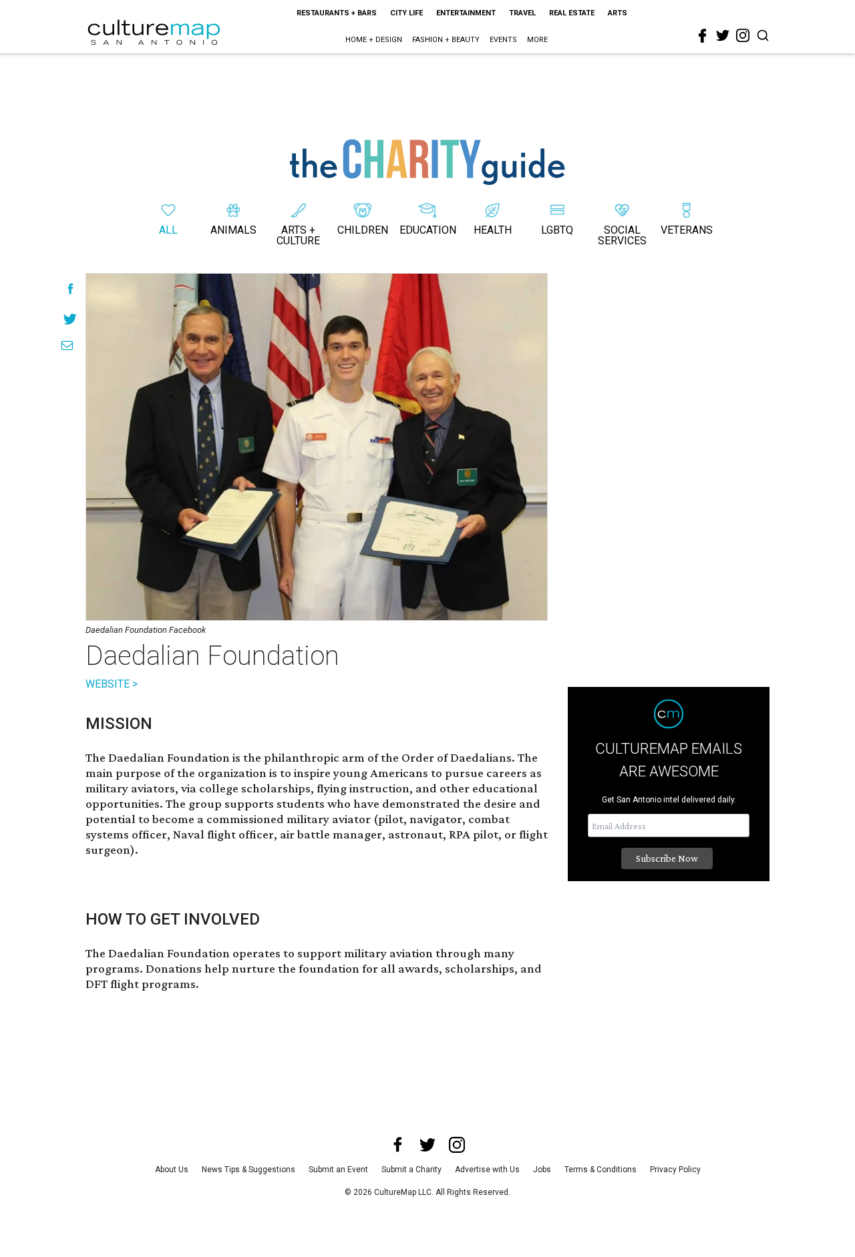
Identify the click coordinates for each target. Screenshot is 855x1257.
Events (503, 39)
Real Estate (571, 13)
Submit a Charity (411, 1169)
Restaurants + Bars (337, 13)
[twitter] (722, 35)
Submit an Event (338, 1169)
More (537, 39)
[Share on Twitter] (70, 318)
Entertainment (466, 13)
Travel (522, 13)
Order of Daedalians (456, 757)
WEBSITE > (112, 684)
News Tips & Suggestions (248, 1169)
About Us (171, 1169)
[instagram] (742, 35)
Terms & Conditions (600, 1169)
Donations (174, 968)
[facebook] (702, 36)
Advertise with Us (487, 1169)
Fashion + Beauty (446, 39)
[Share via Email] (67, 345)
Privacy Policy (675, 1169)
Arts (617, 13)
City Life (406, 13)
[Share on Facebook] (70, 288)
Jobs (542, 1169)
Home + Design (373, 39)
